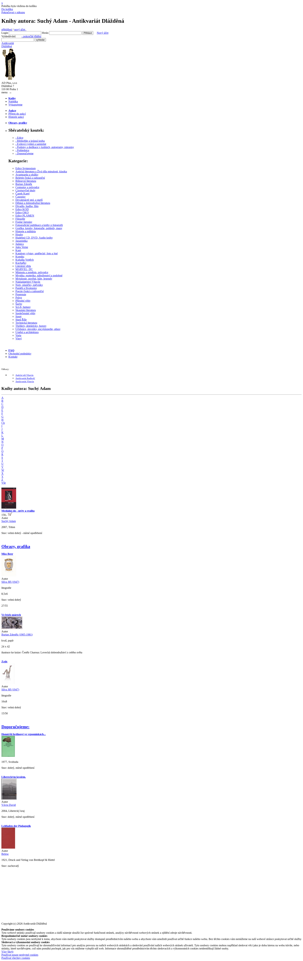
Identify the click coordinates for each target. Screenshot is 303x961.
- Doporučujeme (24, 153)
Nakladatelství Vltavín (27, 281)
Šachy (18, 303)
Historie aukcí (16, 116)
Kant (18, 250)
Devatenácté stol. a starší (29, 199)
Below (5, 853)
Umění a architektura (27, 332)
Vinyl (18, 338)
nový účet (20, 29)
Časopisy (20, 196)
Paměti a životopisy (26, 288)
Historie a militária (25, 231)
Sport (18, 316)
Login (4, 32)
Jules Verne (21, 247)
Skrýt (10, 951)
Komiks (19, 256)
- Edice (19, 137)
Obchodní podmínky (19, 353)
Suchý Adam (8, 521)
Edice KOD (22, 209)
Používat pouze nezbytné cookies (19, 954)
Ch (3, 422)
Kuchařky (20, 262)
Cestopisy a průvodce (27, 187)
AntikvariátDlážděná (7, 45)
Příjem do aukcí (17, 113)
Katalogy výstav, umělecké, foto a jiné (36, 253)
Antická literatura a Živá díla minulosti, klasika (41, 171)
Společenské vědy (25, 313)
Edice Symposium (25, 168)
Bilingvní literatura (25, 180)
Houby (19, 234)
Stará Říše (21, 319)
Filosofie (20, 218)
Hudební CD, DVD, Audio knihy (34, 237)
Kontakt (12, 356)
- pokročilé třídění (31, 36)
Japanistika (21, 240)
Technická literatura (26, 322)
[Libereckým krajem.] (9, 798)
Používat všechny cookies (15, 957)
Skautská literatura (25, 310)
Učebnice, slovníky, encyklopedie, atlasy (37, 329)
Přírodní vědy (23, 300)
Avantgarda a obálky (26, 174)
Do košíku (7, 9)
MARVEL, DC (24, 269)
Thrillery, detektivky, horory (30, 325)
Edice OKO (22, 212)
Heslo (45, 32)
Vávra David (8, 804)
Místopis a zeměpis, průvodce (31, 272)
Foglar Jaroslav (23, 221)
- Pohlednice (22, 150)
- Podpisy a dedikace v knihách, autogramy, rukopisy (44, 147)
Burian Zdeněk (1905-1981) (17, 634)
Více (4, 951)
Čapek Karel (22, 193)
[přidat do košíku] (10, 514)
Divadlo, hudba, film (26, 206)
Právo (18, 297)
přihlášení (6, 29)
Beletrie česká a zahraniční (30, 177)
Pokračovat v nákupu (13, 12)
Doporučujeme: (15, 726)
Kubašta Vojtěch (24, 259)
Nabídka (13, 101)
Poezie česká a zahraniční (29, 291)
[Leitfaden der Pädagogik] (8, 847)
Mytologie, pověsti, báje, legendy (33, 278)
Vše (3, 482)
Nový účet (102, 32)
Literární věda (23, 266)
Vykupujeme (15, 104)
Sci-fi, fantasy (23, 307)
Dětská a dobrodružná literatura (32, 203)
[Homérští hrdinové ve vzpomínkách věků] (8, 755)
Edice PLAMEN (24, 215)
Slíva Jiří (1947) (10, 581)
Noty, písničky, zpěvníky (29, 284)
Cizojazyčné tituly (25, 190)
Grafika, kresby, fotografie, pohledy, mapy (38, 228)
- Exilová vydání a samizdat (30, 144)
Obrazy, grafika (15, 546)
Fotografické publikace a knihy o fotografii (39, 225)
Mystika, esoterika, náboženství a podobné (38, 275)
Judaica (19, 243)
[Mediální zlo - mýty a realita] (8, 507)
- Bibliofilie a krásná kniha (30, 140)
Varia (18, 335)
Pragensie (20, 294)
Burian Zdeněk (23, 184)
